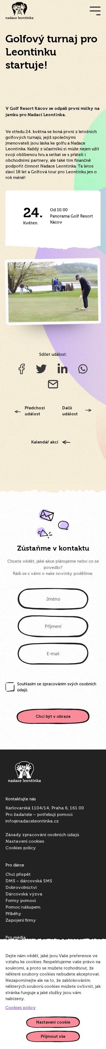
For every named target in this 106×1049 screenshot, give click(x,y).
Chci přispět (18, 874)
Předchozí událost (35, 411)
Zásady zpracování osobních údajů (42, 835)
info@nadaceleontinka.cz (32, 821)
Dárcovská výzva (23, 894)
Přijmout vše (53, 1036)
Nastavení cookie (53, 1022)
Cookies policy (20, 848)
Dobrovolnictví (21, 888)
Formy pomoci (20, 901)
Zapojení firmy (20, 920)
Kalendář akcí (44, 442)
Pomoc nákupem (22, 907)
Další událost (70, 411)
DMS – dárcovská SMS (28, 881)
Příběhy (13, 914)
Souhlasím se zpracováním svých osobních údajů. (56, 687)
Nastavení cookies (24, 841)
